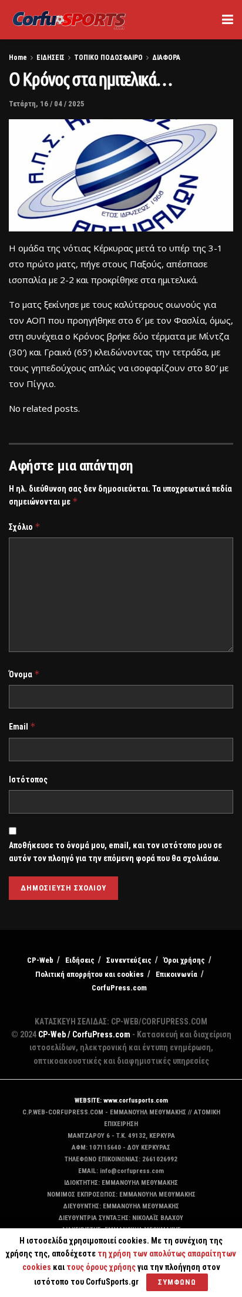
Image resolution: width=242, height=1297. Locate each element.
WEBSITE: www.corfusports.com (121, 1100)
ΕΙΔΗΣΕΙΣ (50, 57)
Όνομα (24, 674)
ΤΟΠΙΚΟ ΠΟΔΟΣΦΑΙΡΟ (108, 57)
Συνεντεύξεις (129, 960)
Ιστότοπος (28, 779)
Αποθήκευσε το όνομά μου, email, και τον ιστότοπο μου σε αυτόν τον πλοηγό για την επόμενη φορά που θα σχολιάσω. (115, 852)
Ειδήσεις (80, 960)
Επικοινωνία (176, 974)
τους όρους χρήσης (101, 1267)
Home (18, 57)
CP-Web (40, 960)
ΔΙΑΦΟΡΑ (166, 57)
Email (22, 726)
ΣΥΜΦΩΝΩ (177, 1282)
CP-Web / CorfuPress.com (84, 1034)
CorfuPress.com (119, 987)
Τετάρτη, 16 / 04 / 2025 (47, 103)
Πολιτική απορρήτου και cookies (89, 974)
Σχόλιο (25, 526)
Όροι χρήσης (184, 960)
